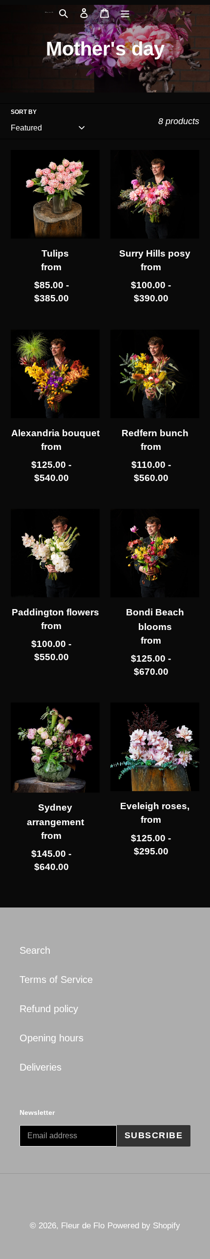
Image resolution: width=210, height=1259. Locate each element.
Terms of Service (56, 979)
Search (35, 950)
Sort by (24, 112)
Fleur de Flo (83, 1225)
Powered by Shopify (143, 1225)
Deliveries (41, 1067)
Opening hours (52, 1038)
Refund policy (49, 1008)
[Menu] (125, 12)
